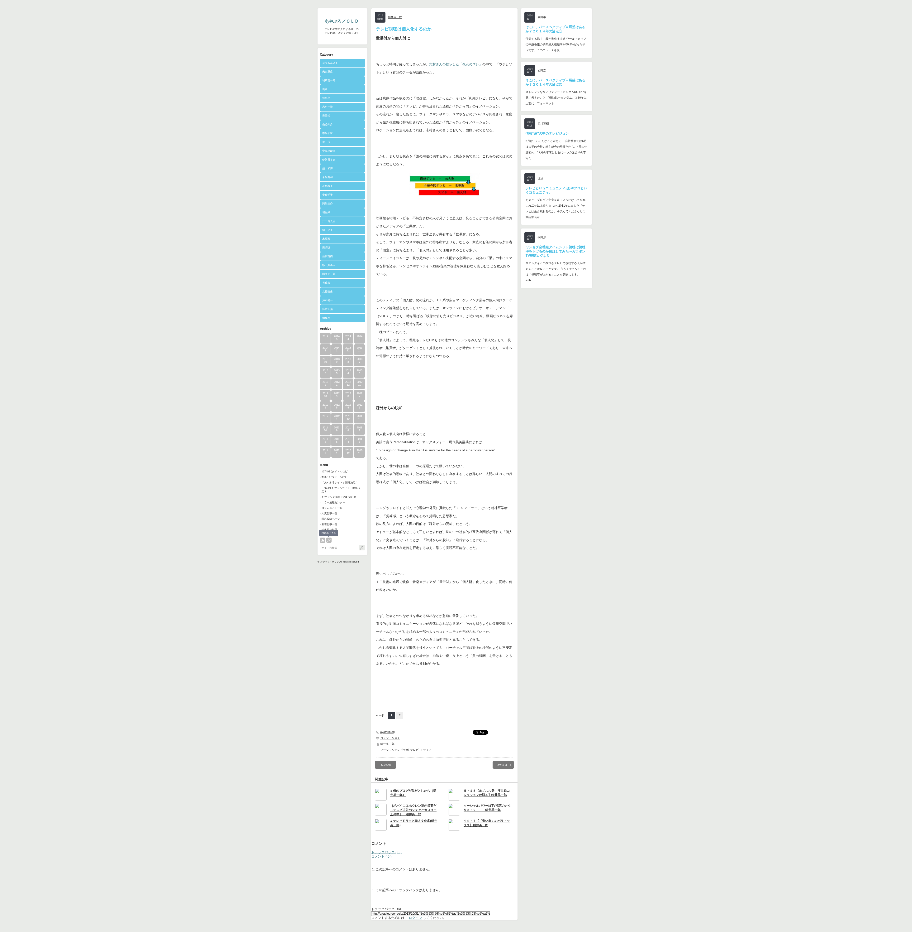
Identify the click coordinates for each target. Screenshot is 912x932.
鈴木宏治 (327, 309)
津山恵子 (327, 229)
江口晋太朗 (328, 221)
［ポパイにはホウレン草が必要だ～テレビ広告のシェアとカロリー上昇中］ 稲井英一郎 (413, 810)
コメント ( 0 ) (381, 856)
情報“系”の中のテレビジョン (547, 133)
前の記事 (386, 764)
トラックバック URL (386, 909)
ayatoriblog (387, 732)
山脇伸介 (327, 124)
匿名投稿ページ (331, 518)
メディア (426, 750)
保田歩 (326, 142)
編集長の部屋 (329, 529)
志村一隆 (327, 106)
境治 (325, 89)
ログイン (415, 918)
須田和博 (327, 168)
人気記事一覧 (329, 513)
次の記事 (502, 764)
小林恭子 (327, 185)
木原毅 (326, 238)
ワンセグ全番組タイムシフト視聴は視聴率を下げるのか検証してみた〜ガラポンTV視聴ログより (555, 251)
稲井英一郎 (328, 273)
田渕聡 (326, 247)
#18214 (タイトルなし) (335, 477)
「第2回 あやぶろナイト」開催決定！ (341, 489)
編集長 (326, 317)
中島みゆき (328, 150)
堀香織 (326, 212)
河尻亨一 (327, 98)
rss (322, 540)
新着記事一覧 (329, 524)
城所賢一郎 (328, 80)
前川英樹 (327, 256)
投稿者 (331, 282)
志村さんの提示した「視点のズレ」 (455, 64)
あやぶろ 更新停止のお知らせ (339, 496)
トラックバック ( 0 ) (386, 852)
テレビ (414, 750)
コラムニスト (330, 62)
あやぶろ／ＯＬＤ (342, 21)
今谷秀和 (327, 177)
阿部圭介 (327, 203)
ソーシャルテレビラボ (394, 750)
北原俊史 (327, 291)
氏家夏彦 (327, 71)
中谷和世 (327, 133)
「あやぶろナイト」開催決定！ (340, 482)
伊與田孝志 (328, 159)
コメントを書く (390, 738)
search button (329, 540)
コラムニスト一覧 (332, 507)
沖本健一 (327, 300)
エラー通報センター (333, 502)
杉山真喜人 (328, 265)
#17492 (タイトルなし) (335, 471)
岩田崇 (326, 115)
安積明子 (327, 194)
